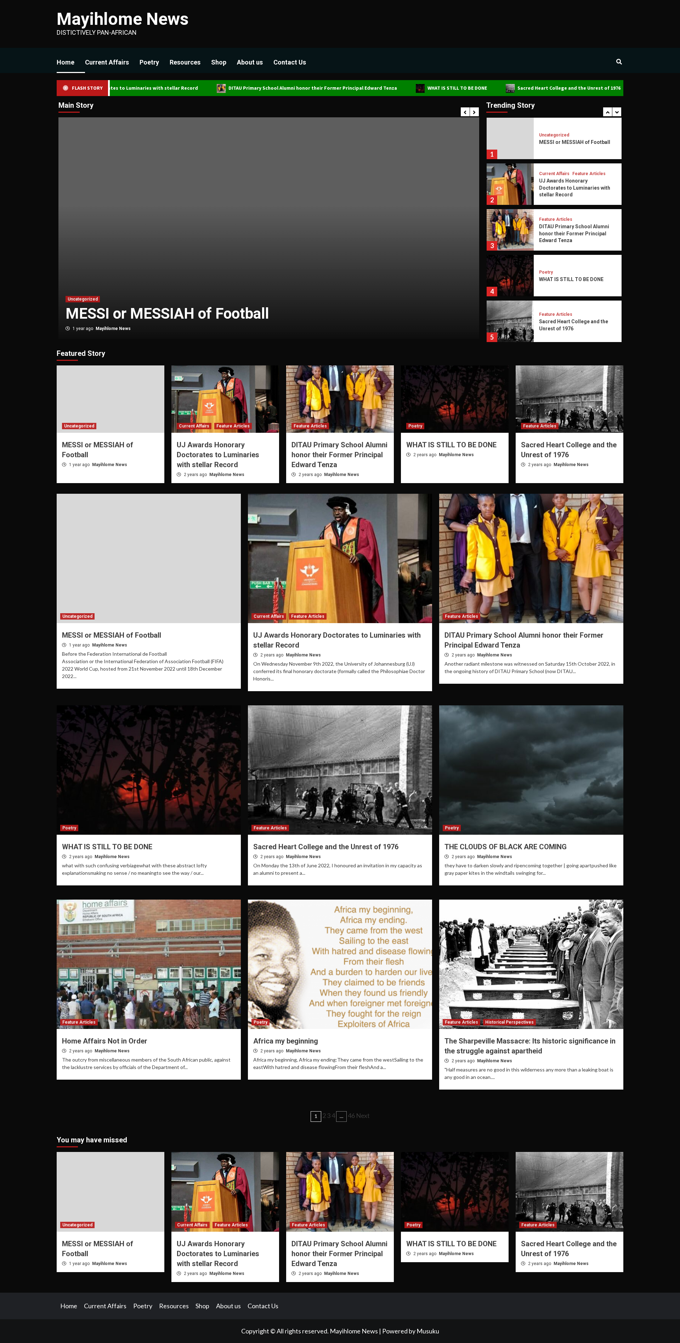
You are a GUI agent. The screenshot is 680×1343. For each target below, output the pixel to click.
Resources (185, 62)
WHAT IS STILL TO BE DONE (384, 88)
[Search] (618, 62)
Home (65, 62)
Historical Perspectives (509, 1022)
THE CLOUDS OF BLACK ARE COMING (505, 847)
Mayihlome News (123, 19)
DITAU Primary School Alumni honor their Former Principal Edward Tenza (239, 88)
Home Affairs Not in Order (104, 1041)
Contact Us (289, 62)
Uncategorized (79, 426)
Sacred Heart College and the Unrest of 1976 (496, 88)
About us (250, 62)
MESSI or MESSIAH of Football (600, 88)
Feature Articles (121, 280)
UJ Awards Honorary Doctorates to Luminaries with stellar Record (574, 142)
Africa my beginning (285, 1041)
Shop (218, 62)
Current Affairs (107, 62)
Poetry (149, 62)
